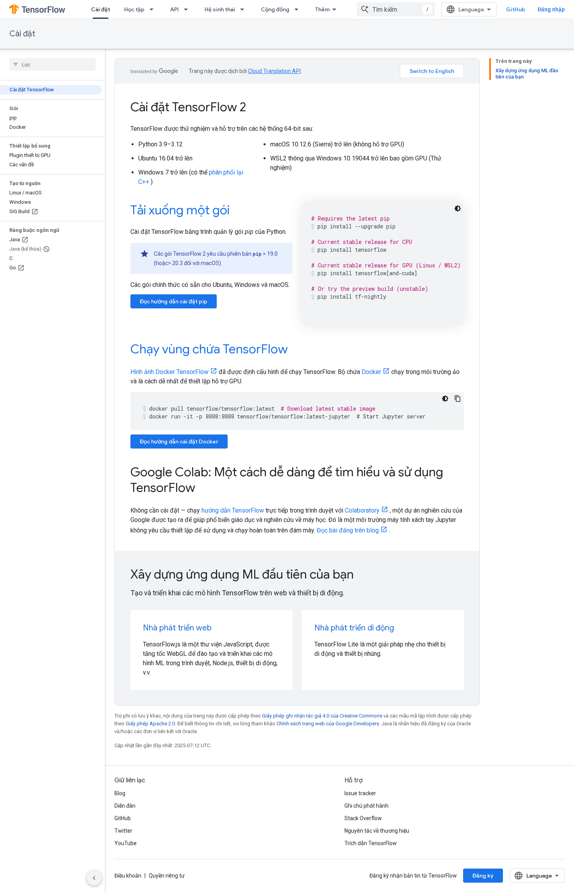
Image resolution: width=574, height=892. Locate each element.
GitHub (515, 9)
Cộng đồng (275, 9)
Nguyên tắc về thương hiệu (376, 831)
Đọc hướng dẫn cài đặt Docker (179, 441)
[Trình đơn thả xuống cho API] (188, 9)
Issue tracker (360, 793)
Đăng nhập (551, 9)
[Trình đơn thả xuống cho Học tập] (153, 9)
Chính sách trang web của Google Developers (327, 723)
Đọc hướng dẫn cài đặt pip (173, 301)
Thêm (322, 9)
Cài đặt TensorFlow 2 (188, 107)
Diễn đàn (124, 806)
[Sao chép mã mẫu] (457, 398)
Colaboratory (362, 510)
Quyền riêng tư (167, 875)
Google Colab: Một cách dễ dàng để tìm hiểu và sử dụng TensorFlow (286, 479)
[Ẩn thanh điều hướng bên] (94, 878)
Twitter (123, 831)
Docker (371, 372)
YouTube (125, 843)
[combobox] (396, 9)
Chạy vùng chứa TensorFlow (209, 349)
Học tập (134, 9)
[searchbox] (52, 64)
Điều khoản (127, 875)
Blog (119, 793)
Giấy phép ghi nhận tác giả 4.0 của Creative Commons (322, 716)
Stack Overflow (363, 818)
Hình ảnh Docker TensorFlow (169, 372)
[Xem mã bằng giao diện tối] (457, 208)
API (174, 9)
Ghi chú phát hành (366, 806)
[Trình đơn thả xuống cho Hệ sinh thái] (244, 9)
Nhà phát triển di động (354, 628)
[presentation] (297, 574)
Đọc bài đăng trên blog (348, 530)
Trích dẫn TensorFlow (370, 843)
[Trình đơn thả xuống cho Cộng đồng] (298, 9)
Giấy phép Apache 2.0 (150, 723)
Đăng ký (483, 875)
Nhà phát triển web (177, 628)
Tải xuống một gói (180, 210)
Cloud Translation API (274, 71)
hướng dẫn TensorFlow (232, 510)
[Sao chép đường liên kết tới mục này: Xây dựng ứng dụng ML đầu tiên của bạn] (364, 575)
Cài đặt (100, 9)
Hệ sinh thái (220, 9)
